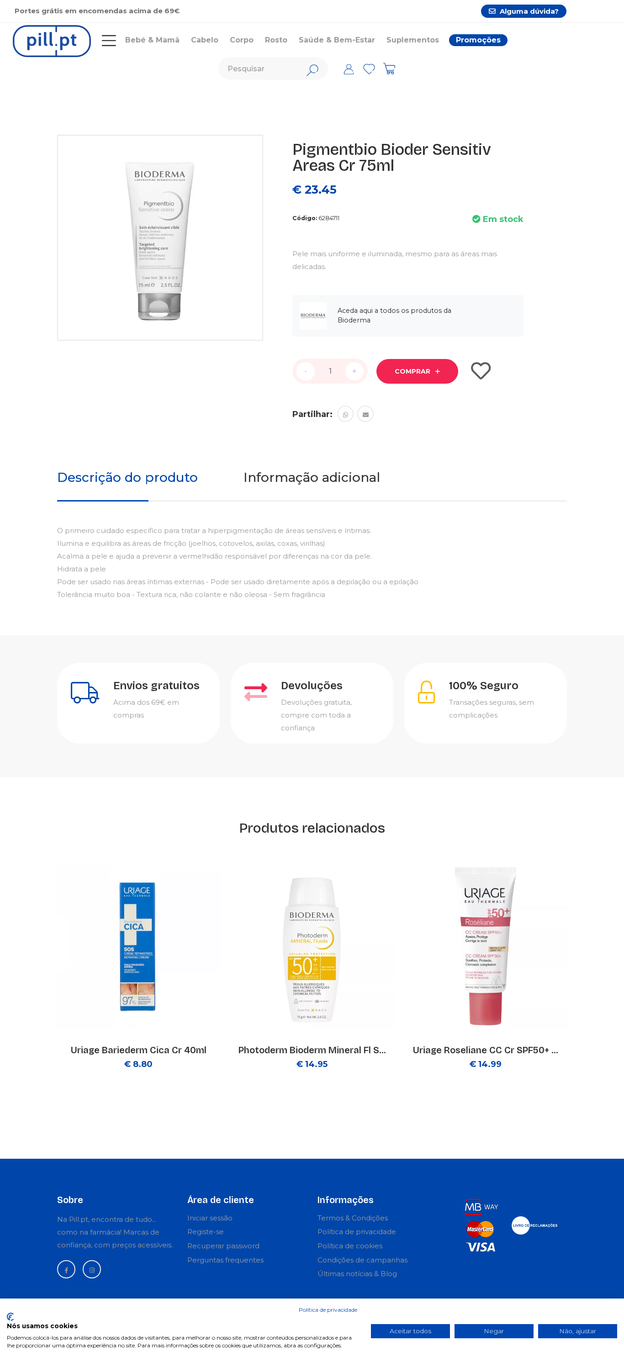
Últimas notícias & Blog (357, 1273)
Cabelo (204, 40)
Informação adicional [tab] (311, 477)
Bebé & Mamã (152, 40)
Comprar (413, 371)
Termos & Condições (352, 1218)
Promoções (478, 40)
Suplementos (412, 40)
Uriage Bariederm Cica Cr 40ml (138, 1050)
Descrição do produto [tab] (127, 477)
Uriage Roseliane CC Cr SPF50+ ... (485, 1050)
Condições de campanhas (362, 1260)
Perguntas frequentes (225, 1260)
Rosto (276, 40)
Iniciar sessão (210, 1218)
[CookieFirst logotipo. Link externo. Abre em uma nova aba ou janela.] (10, 1317)
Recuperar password (223, 1245)
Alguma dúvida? (528, 11)
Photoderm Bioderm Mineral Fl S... (312, 1050)
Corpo (242, 40)
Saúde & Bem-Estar (337, 40)
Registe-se (205, 1231)
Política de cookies (349, 1245)
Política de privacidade (356, 1231)
